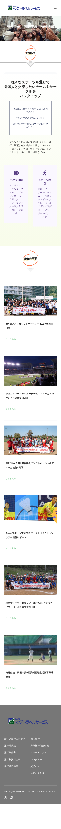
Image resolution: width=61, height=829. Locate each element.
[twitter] (5, 797)
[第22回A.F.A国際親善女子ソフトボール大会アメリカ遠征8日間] (30, 440)
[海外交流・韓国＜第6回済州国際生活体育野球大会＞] (30, 650)
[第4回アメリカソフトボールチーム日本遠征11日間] (30, 301)
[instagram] (11, 797)
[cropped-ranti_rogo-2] (23, 6)
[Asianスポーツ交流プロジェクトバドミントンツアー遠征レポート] (30, 510)
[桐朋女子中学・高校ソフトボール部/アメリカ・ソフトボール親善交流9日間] (30, 580)
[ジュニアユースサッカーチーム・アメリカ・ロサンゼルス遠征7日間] (30, 371)
